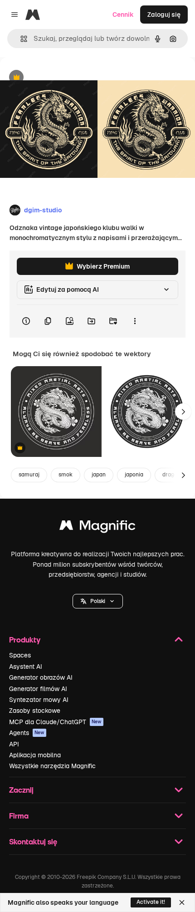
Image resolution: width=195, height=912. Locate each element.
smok (65, 474)
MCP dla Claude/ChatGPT (55, 722)
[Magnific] (97, 527)
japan (99, 474)
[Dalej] (183, 411)
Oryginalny (62, 78)
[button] (98, 601)
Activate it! (150, 902)
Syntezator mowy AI (38, 700)
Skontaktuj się (33, 841)
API (14, 744)
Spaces (20, 655)
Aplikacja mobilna (35, 755)
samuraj (29, 474)
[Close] (181, 902)
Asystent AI (25, 666)
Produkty (24, 639)
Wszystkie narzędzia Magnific (52, 766)
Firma (19, 815)
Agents (26, 733)
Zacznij (21, 789)
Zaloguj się (163, 14)
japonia (134, 474)
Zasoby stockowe (34, 710)
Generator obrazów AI (41, 677)
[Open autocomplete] (20, 38)
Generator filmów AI (38, 689)
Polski (97, 601)
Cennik (123, 14)
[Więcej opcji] (135, 321)
